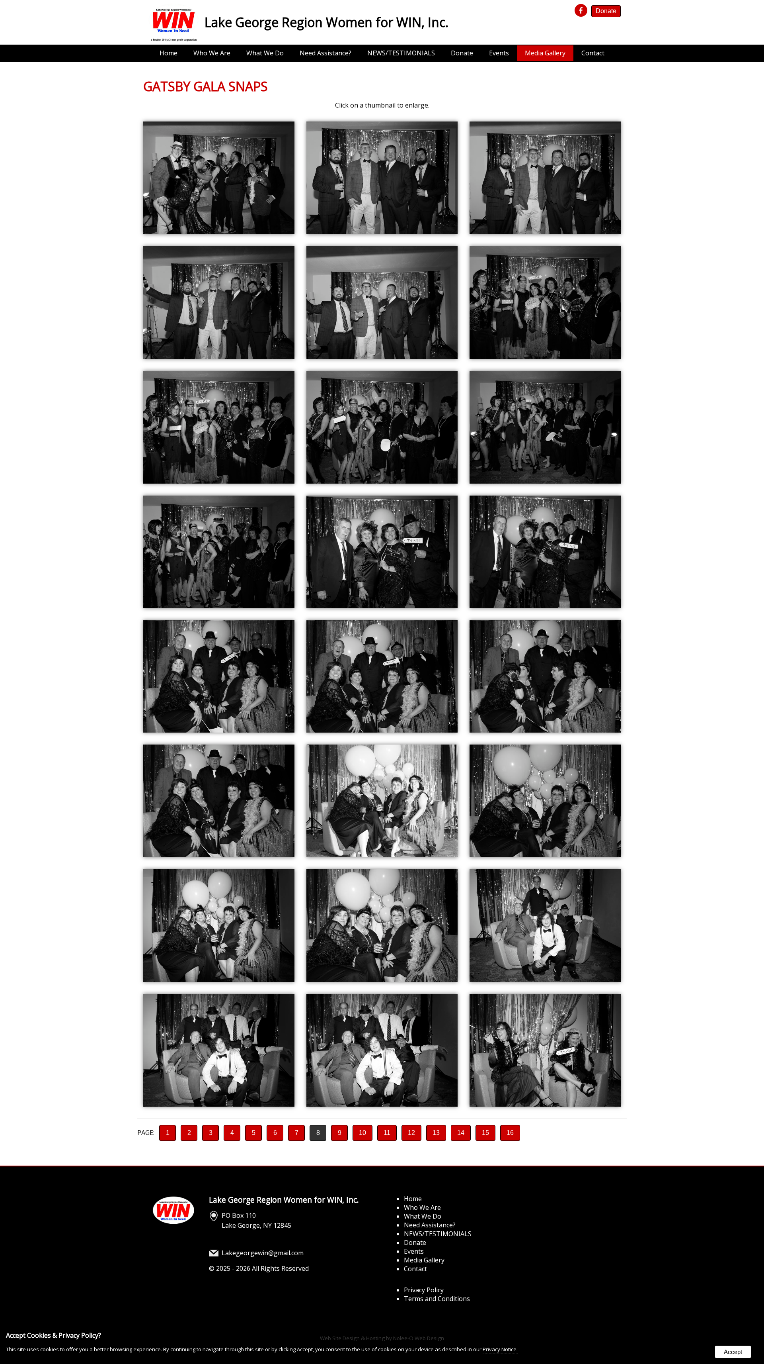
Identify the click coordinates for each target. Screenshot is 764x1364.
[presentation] (582, 10)
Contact (592, 53)
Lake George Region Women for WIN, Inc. (284, 1199)
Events (499, 53)
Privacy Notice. (500, 1349)
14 (460, 1132)
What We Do (265, 53)
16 (510, 1132)
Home (168, 53)
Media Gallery (545, 53)
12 (411, 1132)
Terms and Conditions (437, 1298)
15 (485, 1132)
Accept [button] (733, 1351)
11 (387, 1132)
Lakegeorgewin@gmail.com (263, 1252)
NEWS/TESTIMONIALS (401, 53)
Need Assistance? (325, 53)
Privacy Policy (424, 1290)
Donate (462, 53)
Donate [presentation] (606, 11)
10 (362, 1132)
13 (436, 1132)
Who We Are (211, 53)
